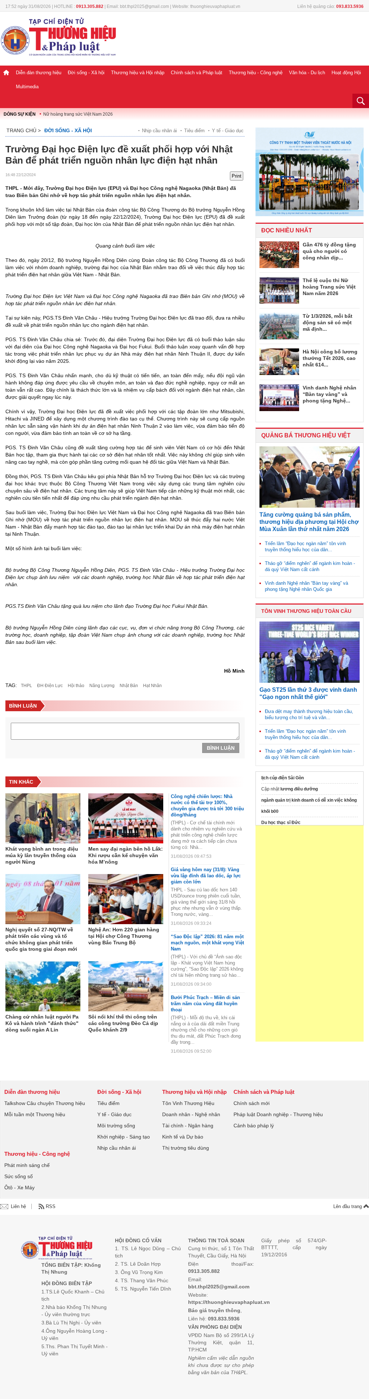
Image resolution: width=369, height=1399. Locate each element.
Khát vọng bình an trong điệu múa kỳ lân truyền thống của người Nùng (41, 855)
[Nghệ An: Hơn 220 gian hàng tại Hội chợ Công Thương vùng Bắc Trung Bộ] (125, 899)
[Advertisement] (309, 933)
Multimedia (27, 86)
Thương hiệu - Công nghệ (256, 72)
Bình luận (221, 748)
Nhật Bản (129, 685)
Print (236, 176)
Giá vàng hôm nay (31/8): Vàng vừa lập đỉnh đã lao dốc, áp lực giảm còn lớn (206, 876)
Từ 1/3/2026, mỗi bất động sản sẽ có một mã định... (327, 322)
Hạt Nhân (152, 685)
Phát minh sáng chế (27, 1165)
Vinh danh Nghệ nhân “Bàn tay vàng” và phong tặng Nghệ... (329, 394)
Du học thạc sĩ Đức (281, 822)
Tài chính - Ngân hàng (187, 1125)
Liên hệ (18, 1206)
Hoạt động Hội (346, 72)
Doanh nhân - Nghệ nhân (191, 1114)
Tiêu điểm (194, 130)
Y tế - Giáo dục (228, 130)
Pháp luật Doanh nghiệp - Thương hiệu (278, 1114)
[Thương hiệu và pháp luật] (57, 1248)
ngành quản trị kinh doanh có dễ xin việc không (309, 800)
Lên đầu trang (348, 1206)
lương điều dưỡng (299, 789)
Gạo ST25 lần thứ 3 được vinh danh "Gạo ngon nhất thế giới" (308, 693)
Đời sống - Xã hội (86, 72)
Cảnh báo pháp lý (254, 1125)
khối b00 (270, 811)
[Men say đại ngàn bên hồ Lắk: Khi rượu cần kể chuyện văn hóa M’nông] (125, 818)
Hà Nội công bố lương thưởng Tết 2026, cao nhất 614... (330, 358)
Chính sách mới (252, 1103)
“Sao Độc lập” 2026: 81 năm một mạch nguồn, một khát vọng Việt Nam (207, 943)
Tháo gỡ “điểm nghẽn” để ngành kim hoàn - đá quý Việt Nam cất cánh (310, 566)
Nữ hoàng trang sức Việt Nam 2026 (78, 114)
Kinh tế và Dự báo (182, 1137)
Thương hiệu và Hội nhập (137, 72)
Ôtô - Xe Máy (19, 1187)
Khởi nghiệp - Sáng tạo (123, 1137)
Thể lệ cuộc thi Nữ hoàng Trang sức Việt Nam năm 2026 (329, 286)
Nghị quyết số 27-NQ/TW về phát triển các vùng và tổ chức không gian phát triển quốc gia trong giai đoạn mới (41, 939)
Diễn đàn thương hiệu (38, 72)
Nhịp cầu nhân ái (159, 130)
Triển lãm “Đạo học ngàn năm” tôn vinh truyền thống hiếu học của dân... (305, 546)
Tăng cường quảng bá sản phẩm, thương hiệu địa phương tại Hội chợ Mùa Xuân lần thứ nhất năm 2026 (309, 522)
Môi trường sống (116, 1125)
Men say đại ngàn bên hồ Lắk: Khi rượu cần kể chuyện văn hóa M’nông (125, 855)
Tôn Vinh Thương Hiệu (188, 1103)
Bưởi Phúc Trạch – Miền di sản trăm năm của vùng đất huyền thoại (205, 1003)
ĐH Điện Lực (50, 685)
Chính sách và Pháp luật (196, 72)
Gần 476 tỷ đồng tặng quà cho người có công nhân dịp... (329, 251)
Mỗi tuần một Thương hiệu (34, 1114)
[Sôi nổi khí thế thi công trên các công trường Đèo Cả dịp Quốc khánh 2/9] (125, 986)
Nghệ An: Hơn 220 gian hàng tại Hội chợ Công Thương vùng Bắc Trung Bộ (123, 936)
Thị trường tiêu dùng (185, 1148)
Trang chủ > (23, 130)
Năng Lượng (102, 685)
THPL (26, 685)
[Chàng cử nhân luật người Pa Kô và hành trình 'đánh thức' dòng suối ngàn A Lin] (42, 986)
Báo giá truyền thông (214, 1310)
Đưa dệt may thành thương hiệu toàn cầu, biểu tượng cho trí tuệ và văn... (309, 714)
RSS (50, 1206)
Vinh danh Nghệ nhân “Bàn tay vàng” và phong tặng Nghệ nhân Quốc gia (306, 586)
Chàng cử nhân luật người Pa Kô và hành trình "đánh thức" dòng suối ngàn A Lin (42, 1023)
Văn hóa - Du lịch (307, 72)
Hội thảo (76, 685)
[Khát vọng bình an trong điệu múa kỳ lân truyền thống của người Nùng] (42, 818)
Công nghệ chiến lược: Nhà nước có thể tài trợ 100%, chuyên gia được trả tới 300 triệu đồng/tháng (207, 805)
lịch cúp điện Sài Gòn (282, 777)
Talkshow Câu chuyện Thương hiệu (44, 1103)
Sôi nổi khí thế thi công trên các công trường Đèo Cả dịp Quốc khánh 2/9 (123, 1023)
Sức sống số (18, 1176)
